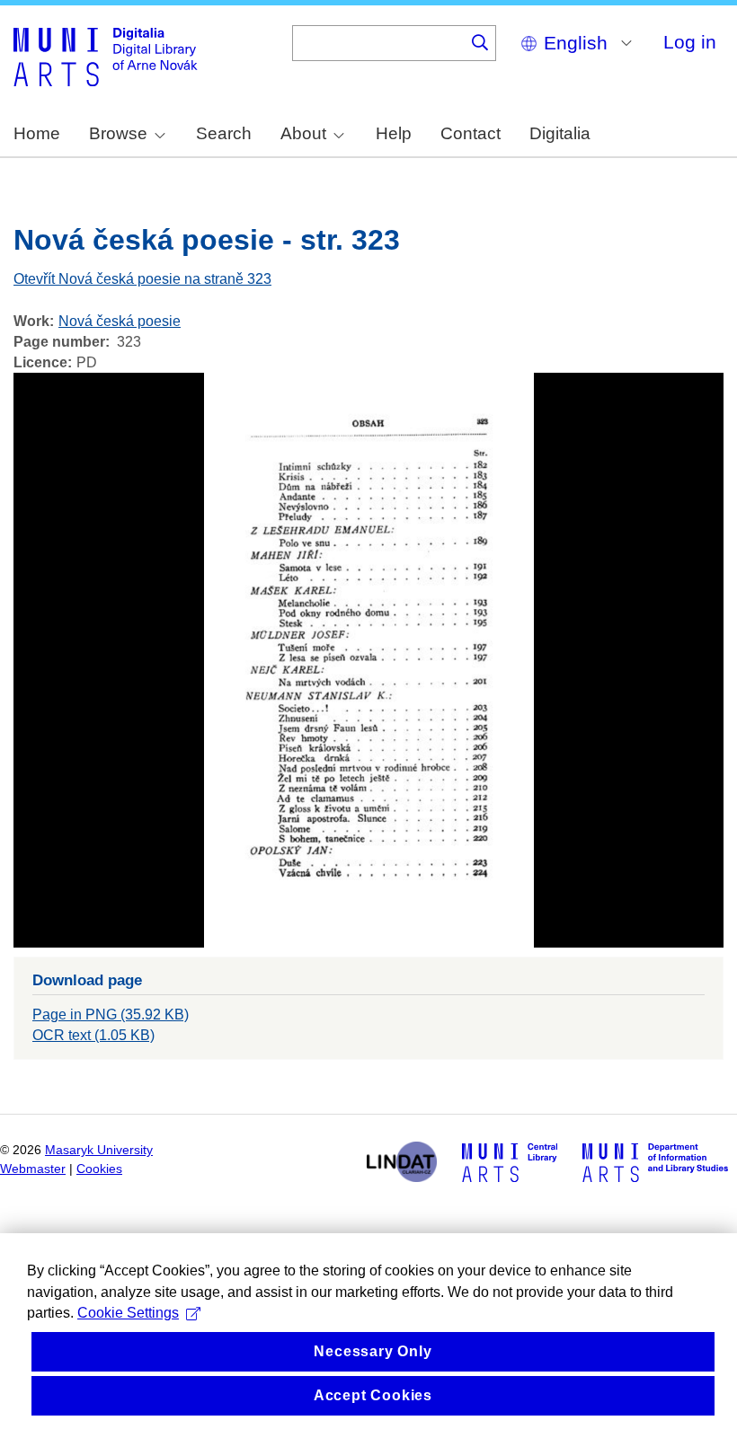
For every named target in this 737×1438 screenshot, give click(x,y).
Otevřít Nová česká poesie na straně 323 (142, 279)
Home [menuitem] (36, 133)
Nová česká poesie (119, 321)
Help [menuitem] (394, 133)
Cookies (99, 1169)
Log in (689, 41)
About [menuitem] (303, 133)
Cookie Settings (128, 1312)
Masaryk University (99, 1150)
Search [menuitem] (224, 133)
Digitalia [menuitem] (559, 133)
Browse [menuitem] (118, 133)
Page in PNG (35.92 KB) (110, 1014)
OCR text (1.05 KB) (93, 1035)
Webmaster (33, 1169)
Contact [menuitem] (470, 133)
